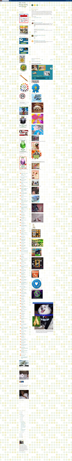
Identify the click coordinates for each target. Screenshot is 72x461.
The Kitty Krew (23, 306)
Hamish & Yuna (23, 303)
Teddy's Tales (23, 236)
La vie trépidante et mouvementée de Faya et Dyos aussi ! (24, 283)
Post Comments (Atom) (37, 61)
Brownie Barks (23, 355)
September (22, 415)
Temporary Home (23, 240)
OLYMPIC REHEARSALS (24, 293)
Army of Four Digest (23, 179)
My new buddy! (23, 301)
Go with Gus (22, 222)
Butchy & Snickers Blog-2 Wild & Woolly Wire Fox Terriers (24, 358)
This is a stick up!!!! (23, 342)
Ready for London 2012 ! (24, 284)
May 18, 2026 (22, 177)
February (22, 421)
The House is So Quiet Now (24, 186)
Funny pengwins (23, 248)
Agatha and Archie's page (24, 250)
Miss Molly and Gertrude (24, 344)
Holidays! (22, 304)
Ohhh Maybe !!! (23, 212)
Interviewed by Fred (23, 223)
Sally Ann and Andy (22, 444)
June (21, 417)
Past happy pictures (23, 429)
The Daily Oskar (23, 286)
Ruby (34, 22)
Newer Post (33, 59)
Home (42, 59)
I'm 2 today (22, 331)
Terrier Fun (22, 195)
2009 (21, 437)
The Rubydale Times (23, 225)
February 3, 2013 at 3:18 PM (39, 22)
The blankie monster (23, 423)
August (22, 416)
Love (21, 263)
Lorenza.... (22, 220)
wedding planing (22, 424)
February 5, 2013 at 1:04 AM (41, 40)
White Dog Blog (36, 40)
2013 (21, 414)
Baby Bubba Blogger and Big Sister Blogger (23, 4)
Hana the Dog (23, 347)
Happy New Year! (23, 180)
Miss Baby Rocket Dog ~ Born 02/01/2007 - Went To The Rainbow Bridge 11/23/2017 (24, 201)
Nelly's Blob (22, 321)
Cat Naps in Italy (23, 242)
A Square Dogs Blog (23, 292)
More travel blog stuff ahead (24, 234)
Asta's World (22, 217)
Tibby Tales (22, 336)
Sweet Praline (23, 214)
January (22, 432)
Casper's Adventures (23, 279)
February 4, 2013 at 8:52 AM (42, 35)
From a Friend (22, 243)
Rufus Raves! (23, 295)
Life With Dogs (23, 333)
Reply (34, 38)
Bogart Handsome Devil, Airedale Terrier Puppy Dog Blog (24, 207)
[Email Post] (52, 17)
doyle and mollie (23, 245)
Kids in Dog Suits (23, 341)
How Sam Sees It (36, 35)
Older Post (51, 59)
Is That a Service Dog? (23, 334)
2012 (21, 433)
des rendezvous (23, 430)
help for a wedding (23, 422)
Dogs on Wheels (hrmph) (24, 193)
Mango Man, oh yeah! (23, 270)
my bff (21, 428)
